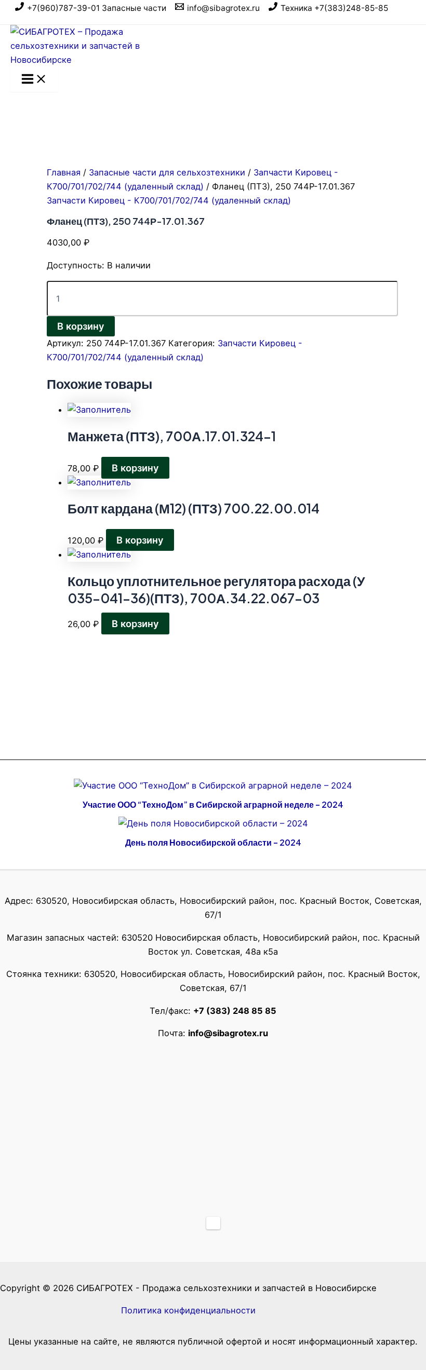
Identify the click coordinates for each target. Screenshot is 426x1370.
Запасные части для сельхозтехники (167, 172)
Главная (64, 172)
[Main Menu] (34, 79)
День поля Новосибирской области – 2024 (213, 842)
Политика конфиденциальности (188, 1310)
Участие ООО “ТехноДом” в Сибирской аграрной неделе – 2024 (213, 804)
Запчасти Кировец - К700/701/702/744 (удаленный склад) (169, 200)
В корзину (80, 326)
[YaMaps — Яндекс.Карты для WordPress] (213, 1223)
